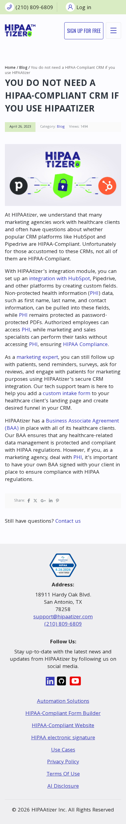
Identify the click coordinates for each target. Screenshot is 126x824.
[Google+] (43, 500)
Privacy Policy (63, 762)
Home (10, 68)
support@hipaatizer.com (63, 617)
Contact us (68, 521)
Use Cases (63, 750)
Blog (23, 68)
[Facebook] (29, 500)
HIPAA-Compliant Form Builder (63, 713)
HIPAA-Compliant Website (63, 726)
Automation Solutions (63, 701)
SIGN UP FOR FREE (84, 30)
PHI (94, 293)
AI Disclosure (63, 786)
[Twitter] (35, 500)
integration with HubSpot (59, 279)
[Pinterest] (57, 500)
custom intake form (66, 394)
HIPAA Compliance (85, 345)
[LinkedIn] (50, 500)
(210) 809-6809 (63, 624)
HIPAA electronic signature (63, 738)
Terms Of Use (63, 774)
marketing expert (37, 357)
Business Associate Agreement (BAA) (62, 425)
